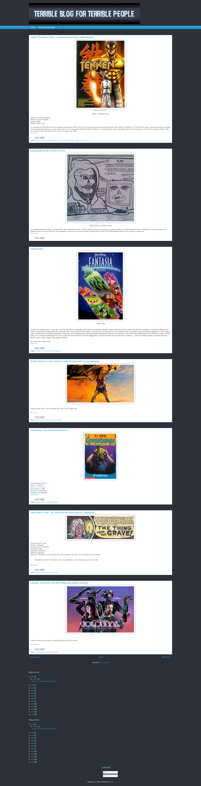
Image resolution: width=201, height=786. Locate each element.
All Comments (109, 775)
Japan (64, 140)
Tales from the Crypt (51, 572)
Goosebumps (49, 502)
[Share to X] (40, 138)
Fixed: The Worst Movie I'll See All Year (44, 681)
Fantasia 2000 (37, 249)
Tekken (77, 140)
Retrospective (56, 351)
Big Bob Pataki (39, 502)
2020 (32, 698)
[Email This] (36, 138)
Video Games (84, 140)
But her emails (39, 420)
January (35, 679)
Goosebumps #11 (39, 487)
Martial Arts (70, 140)
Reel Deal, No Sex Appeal (47, 27)
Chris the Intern (47, 351)
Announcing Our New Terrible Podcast (48, 151)
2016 (32, 709)
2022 (32, 693)
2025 (32, 685)
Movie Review (57, 420)
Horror (56, 502)
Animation (54, 140)
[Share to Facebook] (42, 138)
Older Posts (166, 657)
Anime (60, 140)
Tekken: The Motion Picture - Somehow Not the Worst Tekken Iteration (62, 37)
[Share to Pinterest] (44, 138)
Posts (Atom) (105, 662)
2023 (32, 690)
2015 (32, 712)
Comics (47, 420)
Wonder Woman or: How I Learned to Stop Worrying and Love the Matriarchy (65, 361)
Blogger (111, 782)
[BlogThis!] (38, 138)
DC (51, 420)
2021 (32, 696)
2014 (32, 714)
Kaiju (47, 652)
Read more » (34, 133)
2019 (32, 701)
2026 (32, 676)
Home (33, 27)
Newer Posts (35, 657)
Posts (107, 772)
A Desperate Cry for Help (42, 140)
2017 (32, 706)
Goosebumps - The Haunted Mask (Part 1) (49, 430)
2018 (32, 704)
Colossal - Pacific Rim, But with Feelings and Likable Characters (59, 583)
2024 (32, 688)
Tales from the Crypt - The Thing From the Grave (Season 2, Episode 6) (62, 512)
